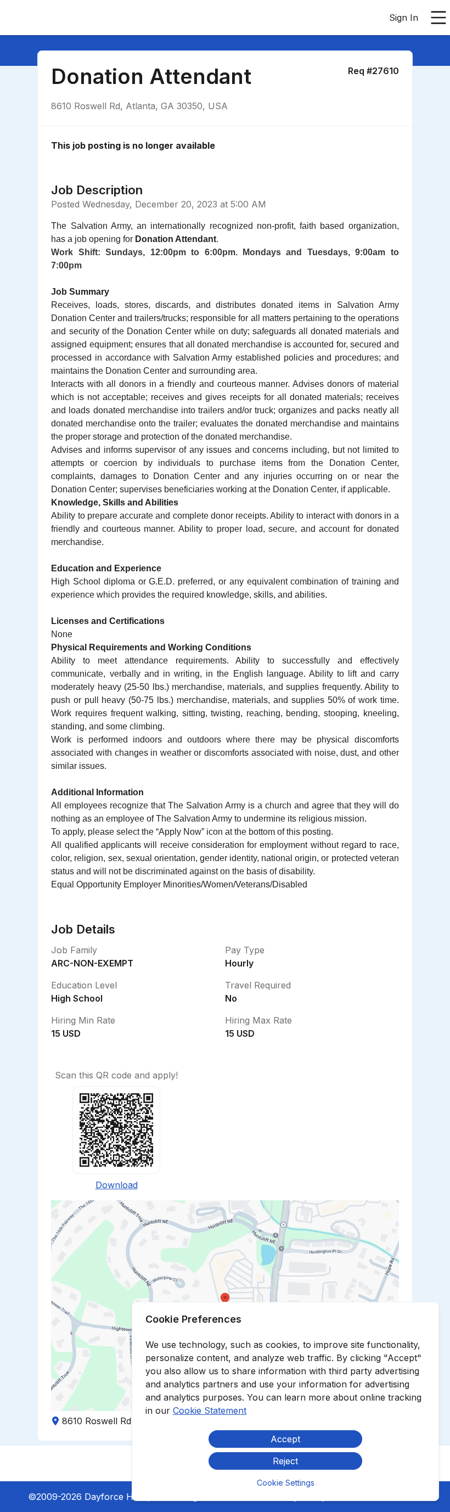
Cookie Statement (209, 1410)
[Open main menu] (438, 17)
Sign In (403, 17)
